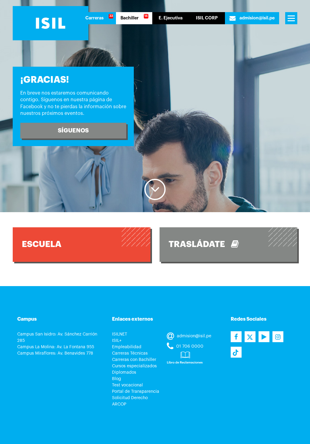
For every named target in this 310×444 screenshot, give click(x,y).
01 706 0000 (189, 346)
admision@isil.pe (257, 18)
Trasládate (200, 244)
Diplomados (124, 372)
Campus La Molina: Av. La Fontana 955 (55, 347)
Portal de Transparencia (135, 391)
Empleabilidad (126, 347)
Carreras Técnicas (130, 353)
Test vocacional (127, 385)
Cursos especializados (134, 366)
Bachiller (129, 18)
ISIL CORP (207, 18)
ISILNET (119, 334)
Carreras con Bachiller (134, 360)
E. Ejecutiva (171, 18)
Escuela (41, 244)
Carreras (94, 18)
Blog (116, 379)
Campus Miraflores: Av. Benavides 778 (55, 353)
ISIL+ (116, 341)
